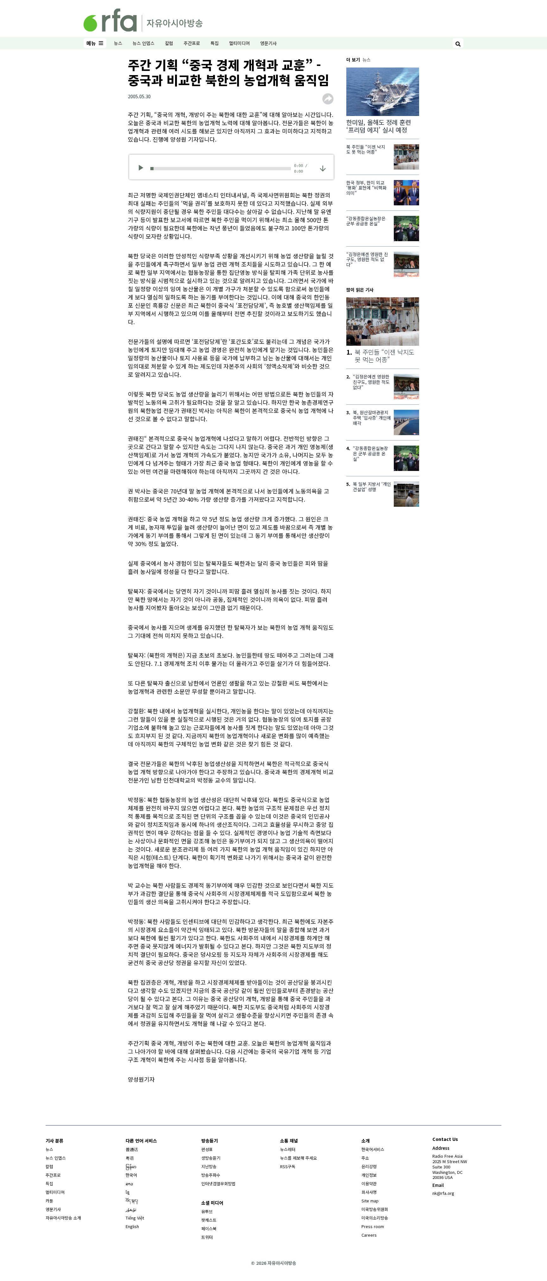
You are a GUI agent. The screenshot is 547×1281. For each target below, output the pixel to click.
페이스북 (209, 1229)
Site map (370, 1201)
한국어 (131, 1175)
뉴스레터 (287, 1149)
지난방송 (209, 1166)
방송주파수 (210, 1175)
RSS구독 (287, 1166)
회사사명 (369, 1192)
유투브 (207, 1211)
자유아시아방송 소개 (63, 1218)
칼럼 (169, 43)
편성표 (207, 1149)
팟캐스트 (209, 1220)
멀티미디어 (239, 43)
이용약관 (369, 1184)
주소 (365, 1158)
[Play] (142, 168)
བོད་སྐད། (132, 1201)
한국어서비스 (373, 1149)
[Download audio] (322, 168)
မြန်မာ (131, 1166)
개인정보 (369, 1175)
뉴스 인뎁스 (143, 43)
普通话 (132, 1149)
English (132, 1226)
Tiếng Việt (135, 1218)
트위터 (207, 1237)
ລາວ (129, 1184)
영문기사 (268, 43)
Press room (373, 1226)
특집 (215, 43)
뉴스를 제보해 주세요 (298, 1158)
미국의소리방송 (375, 1218)
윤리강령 (369, 1166)
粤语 (130, 1158)
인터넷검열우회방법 (218, 1184)
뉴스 (118, 43)
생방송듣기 (210, 1158)
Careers (369, 1235)
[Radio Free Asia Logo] (143, 19)
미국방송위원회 (375, 1209)
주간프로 (192, 43)
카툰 (49, 1201)
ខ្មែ (127, 1192)
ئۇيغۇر (131, 1209)
